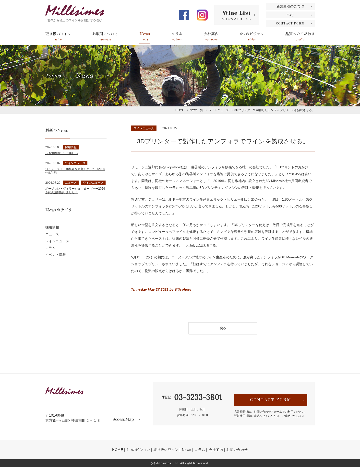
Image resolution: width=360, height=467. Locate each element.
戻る (223, 328)
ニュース (52, 234)
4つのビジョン (252, 36)
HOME (117, 450)
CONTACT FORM (290, 23)
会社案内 (211, 36)
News (144, 36)
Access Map (123, 419)
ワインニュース (143, 128)
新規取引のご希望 (290, 6)
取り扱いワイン (58, 36)
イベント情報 (55, 255)
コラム (176, 36)
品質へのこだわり (300, 36)
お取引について (105, 36)
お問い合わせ (237, 450)
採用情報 (52, 227)
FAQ (290, 15)
